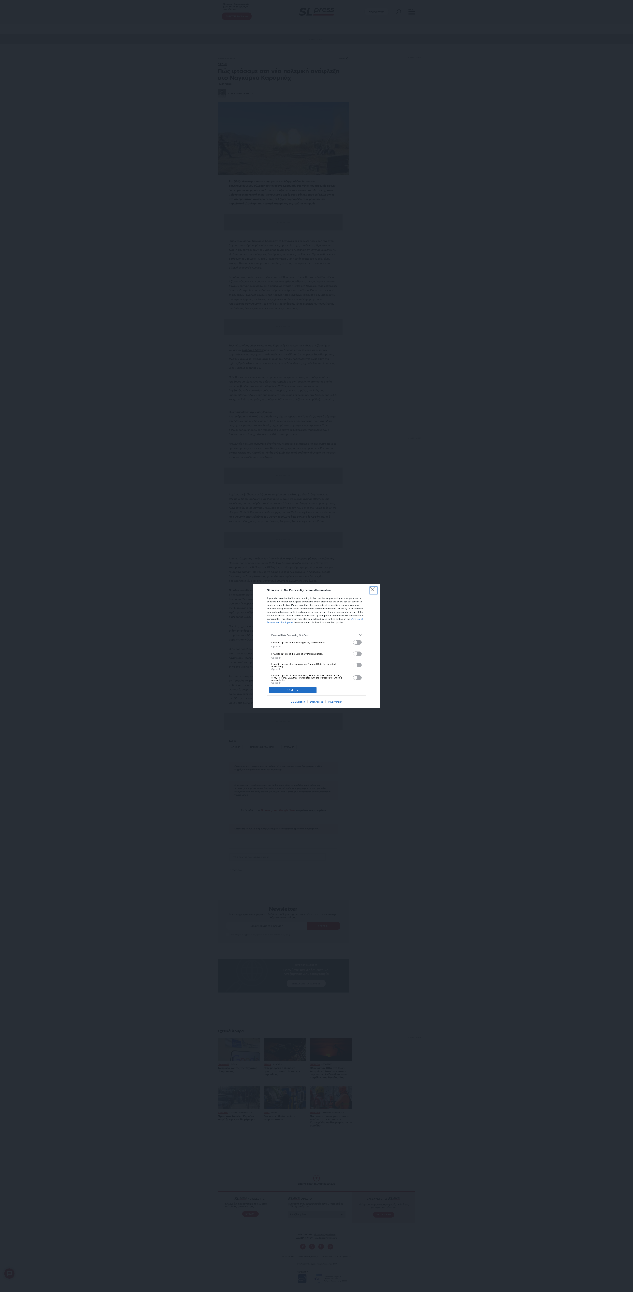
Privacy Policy (335, 701)
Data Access (316, 701)
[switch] (357, 642)
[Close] (373, 590)
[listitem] (316, 635)
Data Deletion (298, 701)
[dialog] (316, 646)
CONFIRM (293, 690)
